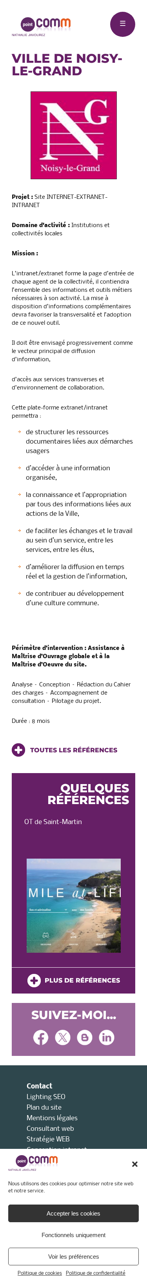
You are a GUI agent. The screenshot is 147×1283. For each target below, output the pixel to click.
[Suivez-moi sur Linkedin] (106, 1038)
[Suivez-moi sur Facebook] (41, 1038)
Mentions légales (52, 1118)
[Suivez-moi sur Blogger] (84, 1038)
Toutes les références (72, 750)
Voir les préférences (73, 1256)
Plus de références (80, 980)
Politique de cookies (40, 1273)
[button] (135, 1164)
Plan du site (44, 1108)
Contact (39, 1086)
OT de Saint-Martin (53, 822)
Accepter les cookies (73, 1213)
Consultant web (50, 1129)
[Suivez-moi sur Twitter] (63, 1038)
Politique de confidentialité (95, 1273)
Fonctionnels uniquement (73, 1235)
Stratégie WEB (48, 1139)
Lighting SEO (46, 1097)
